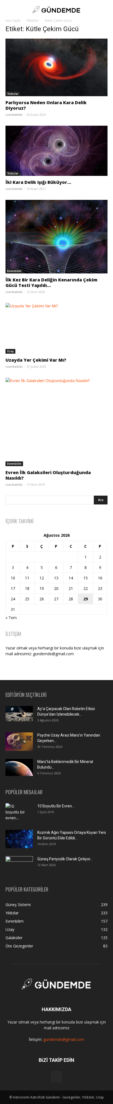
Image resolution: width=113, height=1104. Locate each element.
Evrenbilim (14, 271)
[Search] (105, 9)
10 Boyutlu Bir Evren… (55, 806)
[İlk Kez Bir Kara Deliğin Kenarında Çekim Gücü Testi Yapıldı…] (56, 236)
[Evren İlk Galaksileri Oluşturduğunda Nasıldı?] (56, 422)
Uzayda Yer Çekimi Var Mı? (35, 360)
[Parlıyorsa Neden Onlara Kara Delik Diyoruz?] (56, 67)
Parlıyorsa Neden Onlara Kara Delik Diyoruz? (46, 105)
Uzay (10, 351)
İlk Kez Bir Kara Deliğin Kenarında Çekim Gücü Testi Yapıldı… (51, 282)
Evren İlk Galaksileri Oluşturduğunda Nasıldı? (48, 475)
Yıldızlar (12, 94)
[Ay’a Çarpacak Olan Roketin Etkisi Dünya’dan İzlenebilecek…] (19, 713)
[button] (9, 9)
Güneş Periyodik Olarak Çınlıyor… (65, 859)
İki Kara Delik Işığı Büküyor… (38, 182)
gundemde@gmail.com (63, 1039)
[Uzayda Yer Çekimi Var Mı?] (56, 328)
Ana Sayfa (13, 20)
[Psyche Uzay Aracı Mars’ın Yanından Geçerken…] (19, 741)
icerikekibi (13, 114)
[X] (56, 1076)
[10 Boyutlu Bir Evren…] (17, 813)
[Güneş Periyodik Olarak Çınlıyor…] (19, 865)
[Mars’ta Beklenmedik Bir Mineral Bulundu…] (19, 767)
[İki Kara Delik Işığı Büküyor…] (56, 151)
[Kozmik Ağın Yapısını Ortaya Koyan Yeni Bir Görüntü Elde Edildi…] (19, 839)
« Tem (11, 617)
